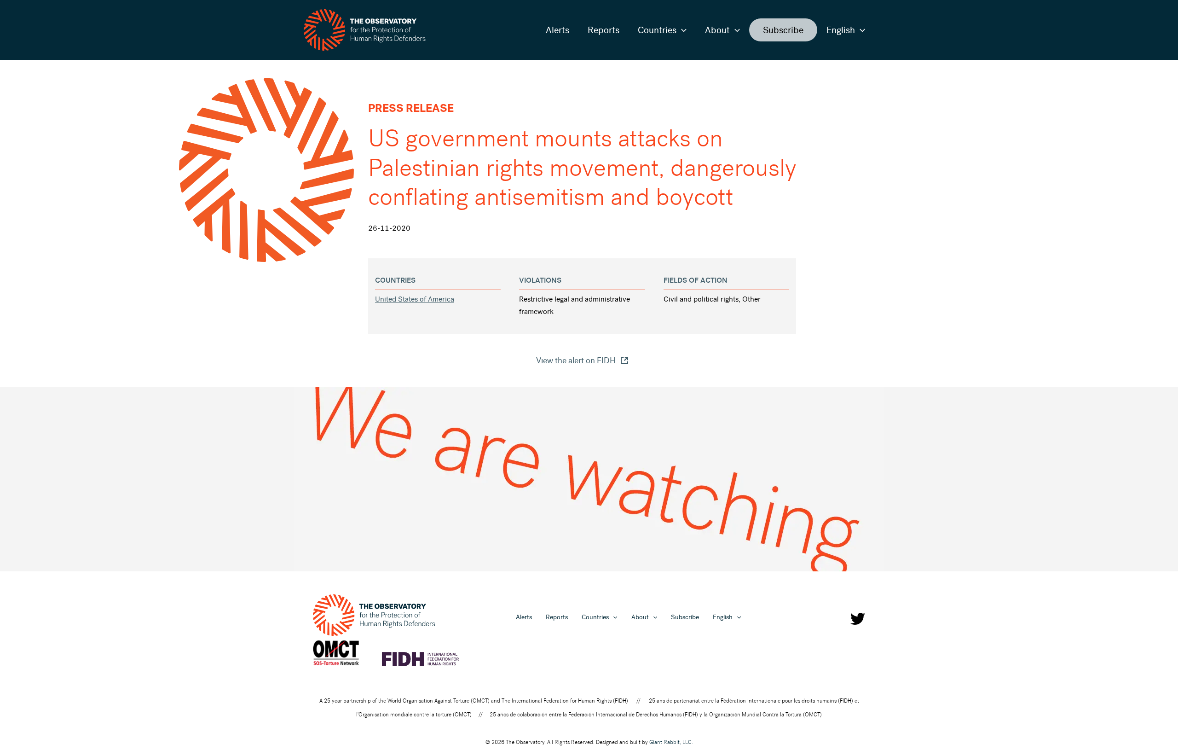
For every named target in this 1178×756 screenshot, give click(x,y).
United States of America (414, 299)
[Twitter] (857, 618)
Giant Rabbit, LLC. (671, 742)
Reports (603, 29)
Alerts (557, 29)
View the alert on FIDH (576, 360)
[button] (681, 30)
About (717, 29)
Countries (657, 29)
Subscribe (783, 29)
